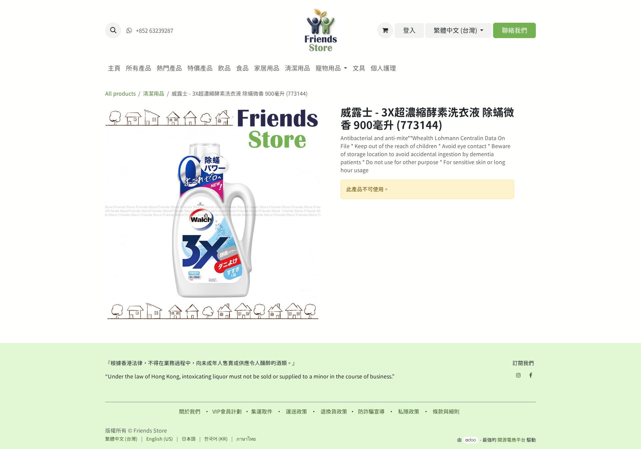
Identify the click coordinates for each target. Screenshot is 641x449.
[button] (113, 30)
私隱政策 (408, 411)
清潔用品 (153, 93)
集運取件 (261, 411)
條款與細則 (446, 411)
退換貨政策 (333, 411)
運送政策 (296, 411)
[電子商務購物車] (385, 30)
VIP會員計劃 (227, 411)
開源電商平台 (511, 440)
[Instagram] (518, 375)
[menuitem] (114, 68)
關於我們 (189, 411)
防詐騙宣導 (371, 411)
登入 (409, 30)
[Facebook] (530, 375)
